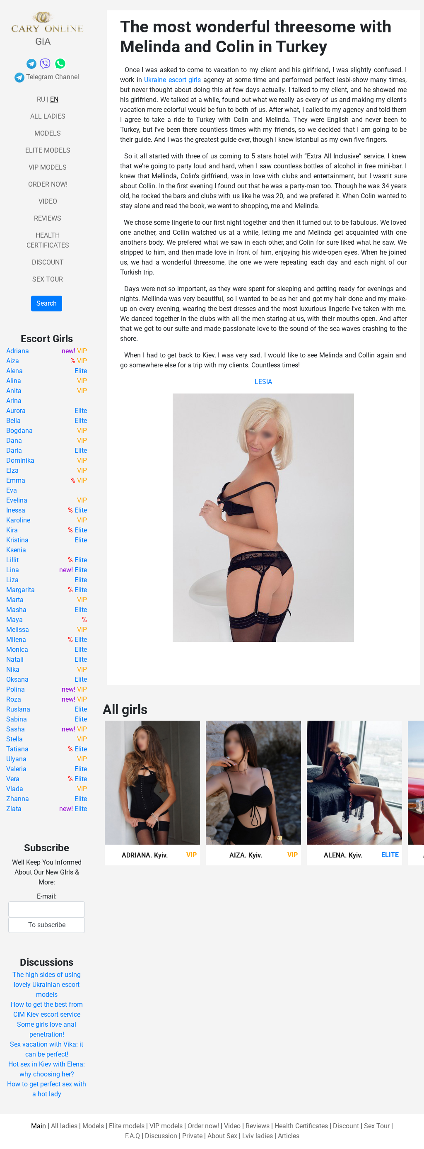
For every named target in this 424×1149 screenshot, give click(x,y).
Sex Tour (47, 279)
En (54, 99)
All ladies (47, 116)
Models (47, 133)
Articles (288, 1136)
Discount (48, 262)
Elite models (47, 150)
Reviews (47, 218)
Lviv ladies (257, 1136)
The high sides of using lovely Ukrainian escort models (46, 984)
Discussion (161, 1136)
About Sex (222, 1136)
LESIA (263, 382)
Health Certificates (301, 1126)
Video (48, 201)
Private (192, 1136)
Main (38, 1126)
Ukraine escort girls (172, 80)
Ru (41, 99)
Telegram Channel (51, 77)
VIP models (48, 167)
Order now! (47, 184)
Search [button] (46, 303)
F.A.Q (132, 1136)
